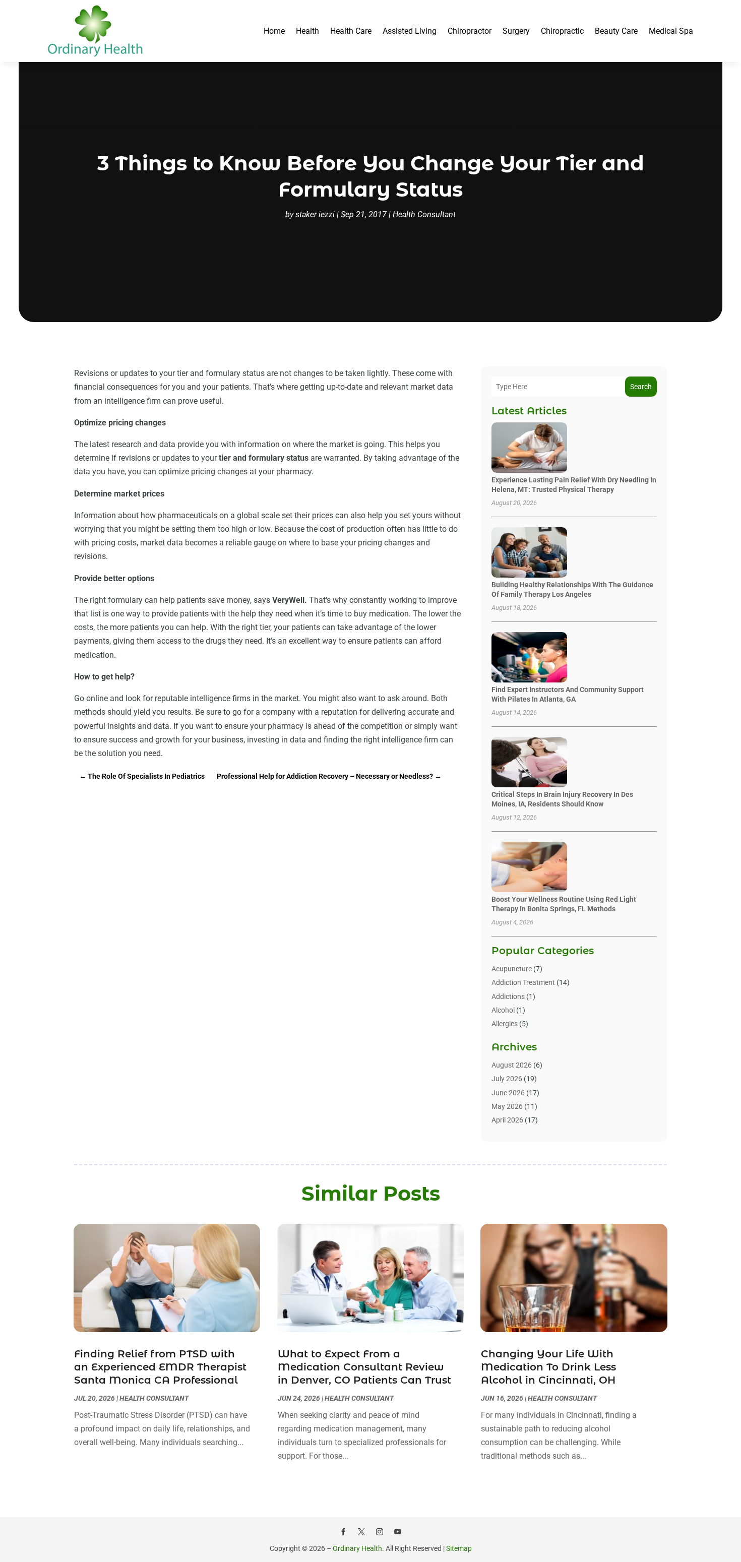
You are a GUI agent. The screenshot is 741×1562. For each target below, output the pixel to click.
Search (641, 387)
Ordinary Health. (358, 1548)
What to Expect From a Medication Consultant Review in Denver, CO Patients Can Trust (364, 1367)
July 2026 (506, 1079)
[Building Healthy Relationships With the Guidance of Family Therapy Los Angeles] (529, 553)
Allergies (504, 1024)
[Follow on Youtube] (398, 1532)
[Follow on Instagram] (380, 1532)
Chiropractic (562, 31)
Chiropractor (469, 31)
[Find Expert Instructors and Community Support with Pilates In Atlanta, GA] (529, 658)
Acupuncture (511, 969)
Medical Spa (671, 31)
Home (274, 31)
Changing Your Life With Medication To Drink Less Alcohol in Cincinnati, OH (548, 1367)
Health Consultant (424, 214)
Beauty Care (616, 31)
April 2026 (507, 1120)
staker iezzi (315, 214)
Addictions (508, 996)
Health (307, 31)
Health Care (351, 31)
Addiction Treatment (523, 982)
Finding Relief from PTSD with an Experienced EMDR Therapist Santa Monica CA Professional (160, 1367)
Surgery (516, 31)
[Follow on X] (361, 1532)
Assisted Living (410, 31)
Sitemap (459, 1548)
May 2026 (507, 1106)
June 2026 (508, 1093)
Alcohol (503, 1010)
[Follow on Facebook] (343, 1532)
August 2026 (511, 1065)
